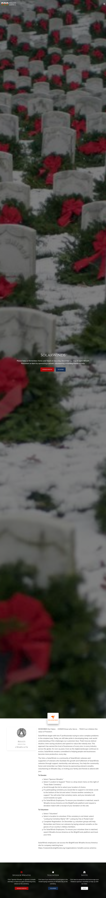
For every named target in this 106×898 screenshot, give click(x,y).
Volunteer (61, 369)
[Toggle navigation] (104, 4)
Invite (84, 888)
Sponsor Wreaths (47, 369)
